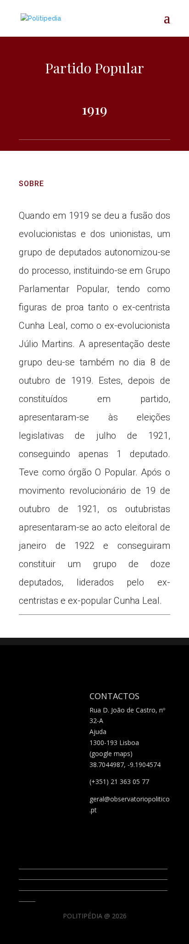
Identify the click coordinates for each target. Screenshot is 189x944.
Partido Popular (94, 68)
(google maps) (111, 753)
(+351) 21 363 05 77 (119, 781)
